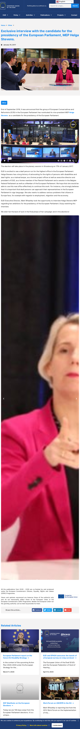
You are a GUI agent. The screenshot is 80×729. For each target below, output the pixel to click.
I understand (57, 725)
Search (75, 6)
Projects (60, 15)
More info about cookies (39, 725)
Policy (16, 15)
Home (3, 25)
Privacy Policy (21, 725)
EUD (4, 15)
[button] (25, 579)
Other (10, 25)
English (62, 1)
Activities (29, 15)
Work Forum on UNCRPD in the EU (57, 703)
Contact (74, 15)
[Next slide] (76, 398)
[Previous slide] (3, 398)
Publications (45, 15)
